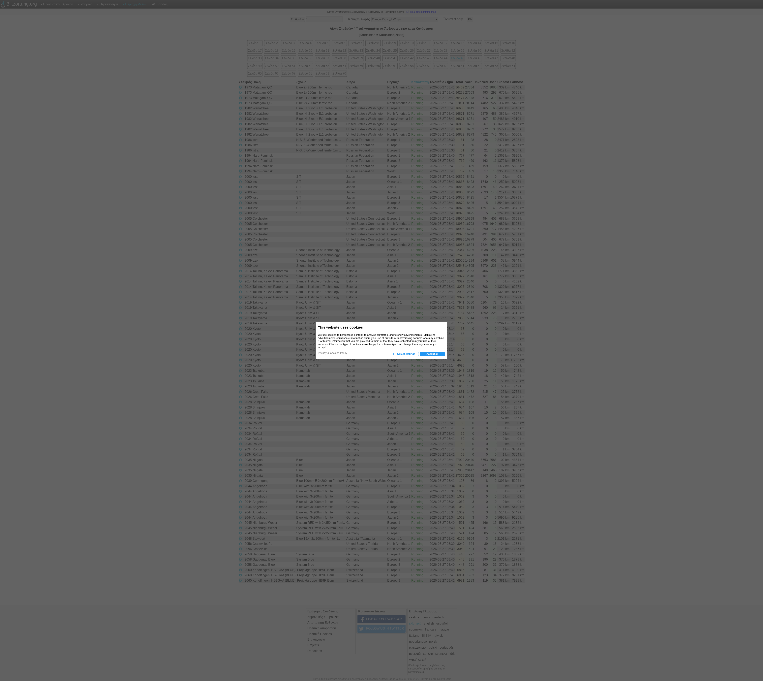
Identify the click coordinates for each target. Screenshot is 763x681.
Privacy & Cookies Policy (332, 352)
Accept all (432, 353)
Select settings (406, 353)
